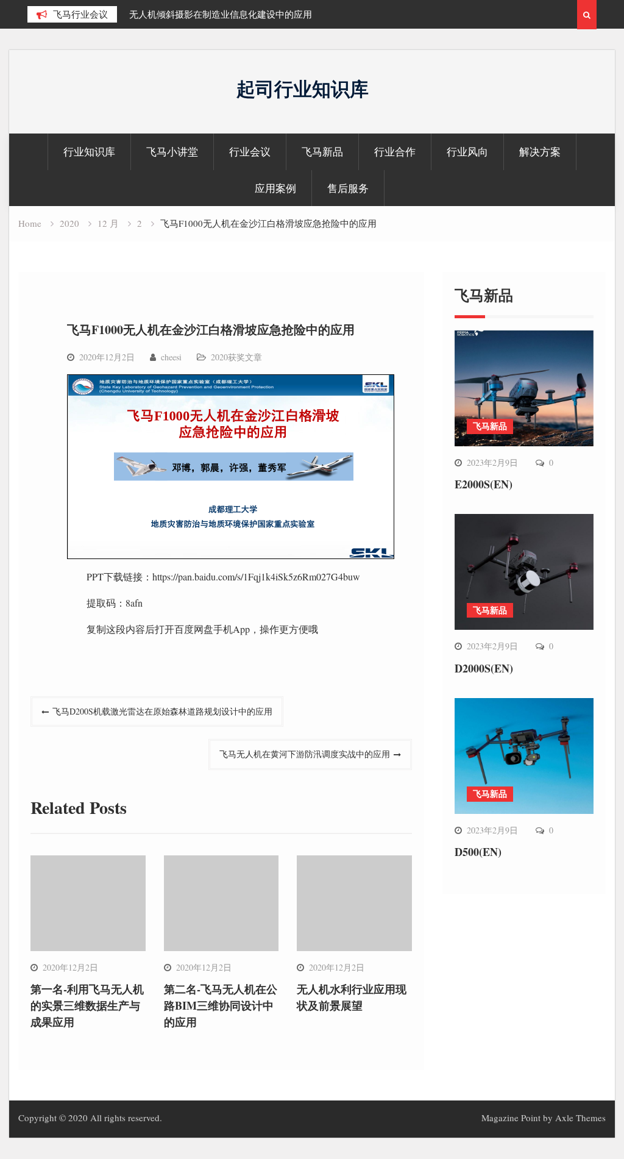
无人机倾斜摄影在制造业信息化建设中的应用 (220, 14)
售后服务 (348, 188)
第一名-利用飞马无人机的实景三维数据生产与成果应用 (87, 1005)
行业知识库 (89, 151)
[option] (239, 14)
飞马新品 (322, 151)
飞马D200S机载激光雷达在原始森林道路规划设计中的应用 (162, 711)
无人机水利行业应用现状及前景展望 (351, 997)
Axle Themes (580, 1117)
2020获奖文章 (236, 357)
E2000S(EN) (483, 484)
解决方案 (540, 151)
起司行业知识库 (302, 88)
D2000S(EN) (484, 668)
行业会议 (250, 151)
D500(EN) (478, 852)
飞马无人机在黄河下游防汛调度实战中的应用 (304, 754)
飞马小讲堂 (172, 151)
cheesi (171, 357)
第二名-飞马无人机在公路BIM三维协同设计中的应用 (220, 1005)
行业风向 (467, 151)
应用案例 (275, 188)
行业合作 (395, 151)
